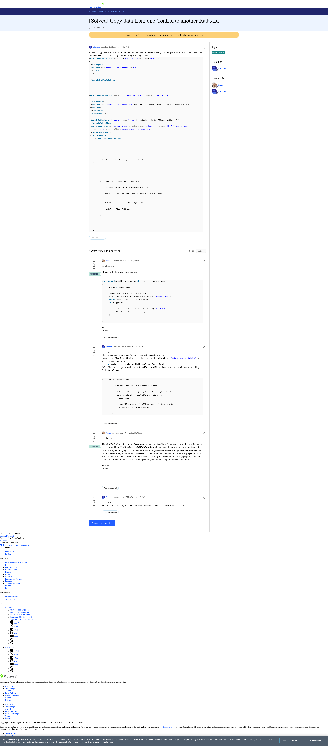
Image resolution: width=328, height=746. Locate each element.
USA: (19, 610)
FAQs (7, 588)
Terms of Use (10, 733)
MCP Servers (5, 545)
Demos (8, 565)
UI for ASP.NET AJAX (114, 11)
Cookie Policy (11, 742)
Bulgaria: (21, 617)
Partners (8, 581)
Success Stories (11, 597)
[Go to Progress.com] (8, 677)
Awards (8, 691)
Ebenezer (96, 47)
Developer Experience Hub (16, 563)
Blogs (7, 574)
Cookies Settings (314, 740)
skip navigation (95, 7)
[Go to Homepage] (103, 7)
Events (8, 586)
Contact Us (9, 608)
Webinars (9, 576)
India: (20, 615)
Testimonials (10, 599)
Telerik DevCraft (7, 536)
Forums (8, 572)
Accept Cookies (290, 740)
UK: (19, 612)
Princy (108, 261)
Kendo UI (4, 540)
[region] (164, 741)
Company (9, 686)
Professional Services (13, 579)
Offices (8, 700)
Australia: (21, 619)
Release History (11, 570)
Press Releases (11, 693)
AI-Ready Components (20, 545)
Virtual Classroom (12, 583)
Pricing (8, 554)
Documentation (11, 567)
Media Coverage (12, 695)
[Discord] (11, 643)
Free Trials (9, 552)
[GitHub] (11, 640)
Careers (8, 698)
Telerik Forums (97, 11)
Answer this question (102, 523)
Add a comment (97, 237)
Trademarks (167, 727)
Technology (10, 688)
